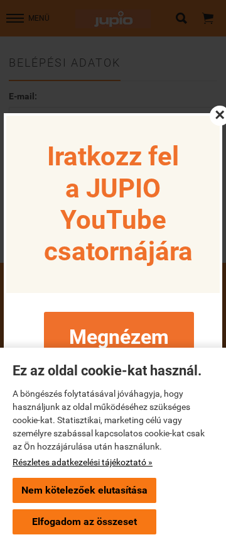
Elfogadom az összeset (84, 522)
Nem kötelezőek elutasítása (84, 490)
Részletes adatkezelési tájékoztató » (83, 462)
